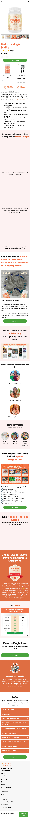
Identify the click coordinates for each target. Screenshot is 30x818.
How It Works (4, 781)
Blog (2, 783)
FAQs (2, 794)
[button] (7, 69)
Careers (3, 792)
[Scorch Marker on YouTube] (10, 807)
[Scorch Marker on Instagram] (3, 807)
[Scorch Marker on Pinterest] (5, 807)
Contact (3, 795)
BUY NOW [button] (15, 321)
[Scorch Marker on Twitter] (8, 807)
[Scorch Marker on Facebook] (2, 807)
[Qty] (2, 57)
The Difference (4, 791)
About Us (3, 790)
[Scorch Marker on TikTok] (6, 807)
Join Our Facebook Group (7, 801)
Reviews (3, 784)
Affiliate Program (5, 804)
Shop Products (4, 776)
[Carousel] (15, 20)
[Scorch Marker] (15, 1)
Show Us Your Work (5, 802)
